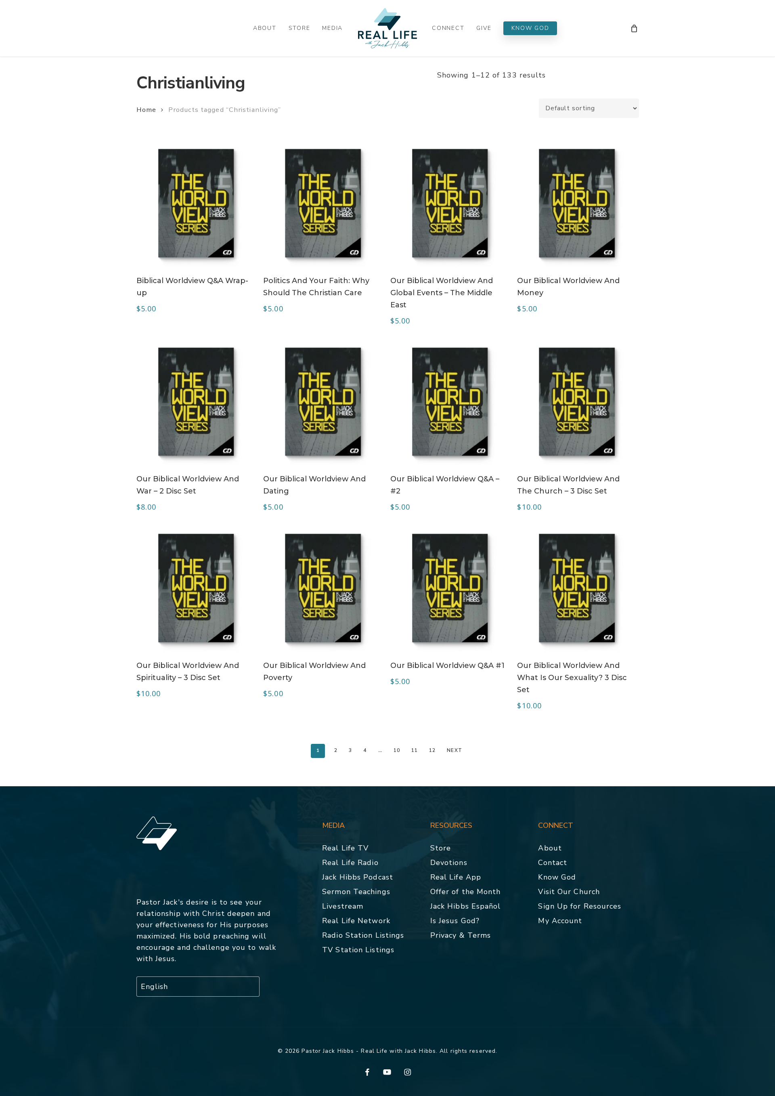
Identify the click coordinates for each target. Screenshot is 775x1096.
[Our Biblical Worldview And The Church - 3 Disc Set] (577, 402)
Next (454, 750)
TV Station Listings (358, 950)
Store (440, 848)
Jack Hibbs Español (465, 906)
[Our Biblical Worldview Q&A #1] (450, 588)
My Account (560, 921)
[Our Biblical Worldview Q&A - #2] (450, 402)
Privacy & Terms (460, 935)
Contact (552, 862)
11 (414, 750)
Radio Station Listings (363, 935)
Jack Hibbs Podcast (357, 877)
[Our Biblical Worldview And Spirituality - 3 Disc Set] (196, 588)
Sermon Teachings (356, 892)
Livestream (342, 906)
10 (397, 750)
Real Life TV (345, 848)
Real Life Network (356, 921)
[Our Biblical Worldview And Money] (577, 203)
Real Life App (455, 877)
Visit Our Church (569, 892)
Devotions (448, 862)
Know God (557, 877)
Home (146, 109)
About (550, 848)
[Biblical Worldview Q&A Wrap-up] (196, 203)
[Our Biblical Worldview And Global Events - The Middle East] (450, 203)
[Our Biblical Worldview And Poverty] (323, 588)
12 (432, 750)
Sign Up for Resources (579, 906)
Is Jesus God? (455, 921)
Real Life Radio (350, 862)
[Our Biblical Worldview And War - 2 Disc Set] (196, 402)
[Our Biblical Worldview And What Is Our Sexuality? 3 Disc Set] (577, 588)
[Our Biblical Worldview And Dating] (323, 402)
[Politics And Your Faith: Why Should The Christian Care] (323, 203)
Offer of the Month (465, 892)
